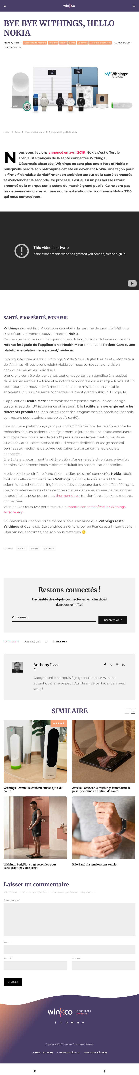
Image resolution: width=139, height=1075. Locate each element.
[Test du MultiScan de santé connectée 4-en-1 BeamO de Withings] (35, 751)
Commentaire (12, 900)
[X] (61, 1022)
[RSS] (83, 1022)
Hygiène (53, 42)
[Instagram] (66, 1022)
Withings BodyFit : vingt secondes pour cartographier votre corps (30, 866)
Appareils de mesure (35, 42)
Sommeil (83, 42)
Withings (49, 548)
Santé (72, 42)
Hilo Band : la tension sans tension (95, 864)
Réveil (63, 42)
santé (35, 548)
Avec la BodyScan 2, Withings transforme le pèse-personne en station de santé (101, 789)
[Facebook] (55, 1022)
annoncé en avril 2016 (67, 153)
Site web (76, 958)
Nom (7, 942)
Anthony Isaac (11, 42)
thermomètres (67, 496)
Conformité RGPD (68, 1052)
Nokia (22, 548)
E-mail (8, 958)
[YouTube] (72, 1022)
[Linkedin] (78, 1022)
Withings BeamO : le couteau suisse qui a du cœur (33, 789)
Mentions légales (95, 1052)
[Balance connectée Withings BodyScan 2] (103, 751)
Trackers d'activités (100, 42)
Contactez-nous (42, 1052)
